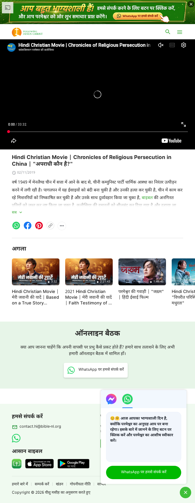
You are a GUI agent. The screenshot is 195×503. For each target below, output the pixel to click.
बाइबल (147, 198)
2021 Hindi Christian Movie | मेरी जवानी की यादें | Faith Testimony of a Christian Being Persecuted (88, 303)
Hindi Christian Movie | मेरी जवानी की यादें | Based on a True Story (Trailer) (35, 300)
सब (15, 212)
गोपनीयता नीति (80, 484)
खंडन (59, 484)
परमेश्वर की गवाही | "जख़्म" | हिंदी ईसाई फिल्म (141, 294)
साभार (101, 484)
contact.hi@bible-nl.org (40, 426)
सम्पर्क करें (42, 484)
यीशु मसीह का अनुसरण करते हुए (67, 492)
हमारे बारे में (20, 484)
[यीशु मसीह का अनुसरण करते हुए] (34, 32)
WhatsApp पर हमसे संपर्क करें (143, 472)
